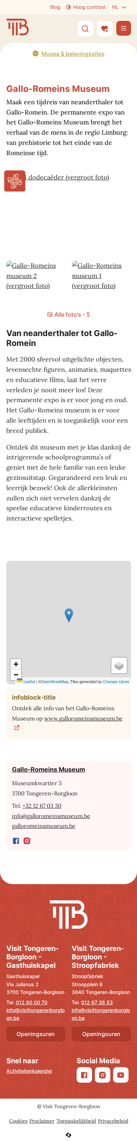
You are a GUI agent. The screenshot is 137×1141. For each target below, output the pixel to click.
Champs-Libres (116, 681)
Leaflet (28, 681)
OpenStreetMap (54, 681)
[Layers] (119, 665)
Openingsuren (36, 1033)
